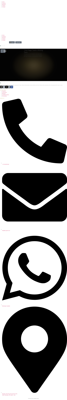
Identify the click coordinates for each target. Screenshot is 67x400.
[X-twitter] (6, 87)
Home (3, 1)
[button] (33, 21)
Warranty (4, 4)
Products (4, 3)
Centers (3, 5)
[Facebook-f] (11, 87)
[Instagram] (1, 87)
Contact (3, 6)
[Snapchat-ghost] (4, 87)
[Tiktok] (9, 87)
